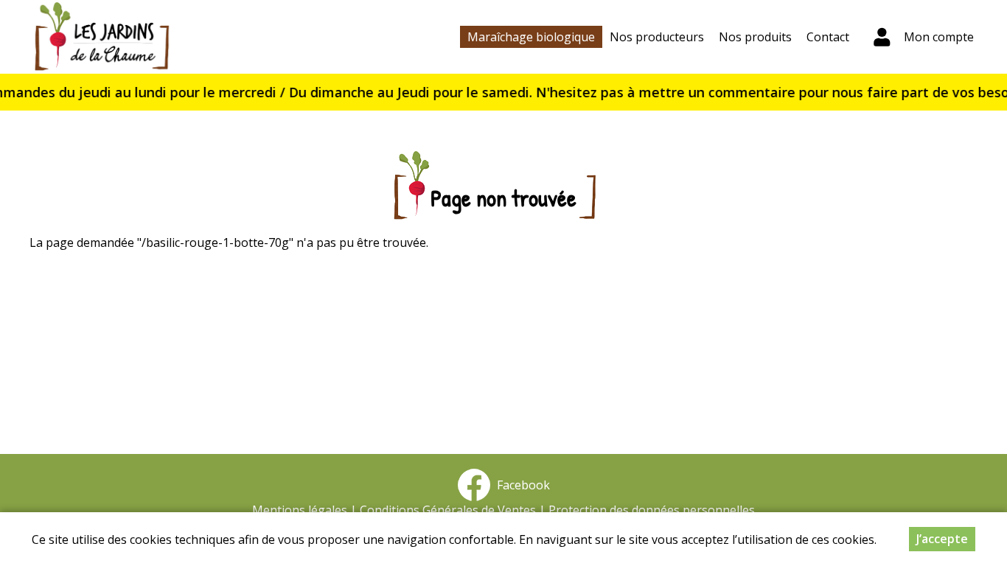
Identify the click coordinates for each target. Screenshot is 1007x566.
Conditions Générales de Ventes (448, 510)
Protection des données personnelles (651, 510)
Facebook (520, 485)
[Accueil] (101, 37)
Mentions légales (299, 510)
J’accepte (942, 539)
